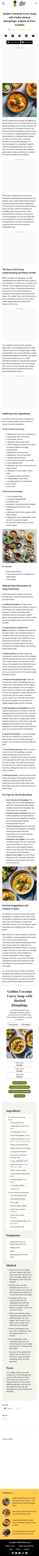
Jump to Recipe (14, 42)
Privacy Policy (10, 1546)
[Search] (3, 3)
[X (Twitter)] (12, 35)
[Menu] (36, 3)
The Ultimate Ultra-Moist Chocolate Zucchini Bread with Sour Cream (23, 1532)
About (18, 1549)
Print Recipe (28, 42)
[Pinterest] (19, 35)
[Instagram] (19, 1553)
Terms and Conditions (26, 1546)
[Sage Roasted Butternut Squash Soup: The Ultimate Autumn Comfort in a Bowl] (6, 1523)
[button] (30, 1117)
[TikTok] (23, 1553)
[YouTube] (26, 1553)
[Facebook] (5, 35)
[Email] (33, 35)
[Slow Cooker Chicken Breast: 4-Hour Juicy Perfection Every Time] (6, 1513)
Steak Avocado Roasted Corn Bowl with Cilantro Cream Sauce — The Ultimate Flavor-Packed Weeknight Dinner (23, 1501)
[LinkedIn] (26, 35)
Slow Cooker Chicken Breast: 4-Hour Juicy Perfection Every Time (24, 1513)
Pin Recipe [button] (26, 1025)
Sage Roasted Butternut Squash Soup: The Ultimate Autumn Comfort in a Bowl (24, 1522)
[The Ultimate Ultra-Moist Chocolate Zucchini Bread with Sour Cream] (6, 1532)
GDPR (11, 1549)
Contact (27, 1549)
